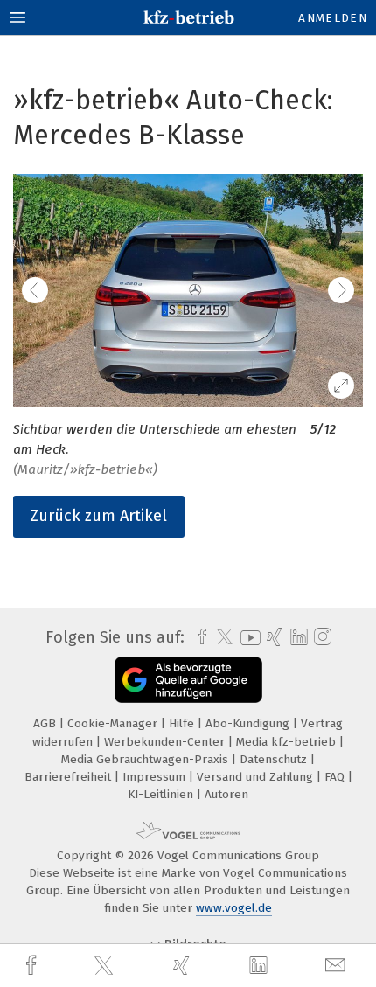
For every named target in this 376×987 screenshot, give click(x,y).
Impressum (155, 776)
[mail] (337, 965)
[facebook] (33, 965)
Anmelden (332, 17)
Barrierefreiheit (69, 776)
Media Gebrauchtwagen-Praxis (146, 759)
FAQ (336, 776)
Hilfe (183, 723)
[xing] (183, 966)
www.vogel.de (234, 907)
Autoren (226, 794)
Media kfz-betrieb (287, 741)
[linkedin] (260, 966)
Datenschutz (275, 759)
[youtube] (247, 638)
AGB (46, 723)
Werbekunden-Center (166, 741)
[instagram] (320, 637)
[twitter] (106, 966)
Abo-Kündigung (249, 723)
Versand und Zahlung (257, 776)
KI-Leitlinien (162, 794)
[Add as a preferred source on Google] (188, 680)
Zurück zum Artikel (99, 515)
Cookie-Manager (114, 723)
